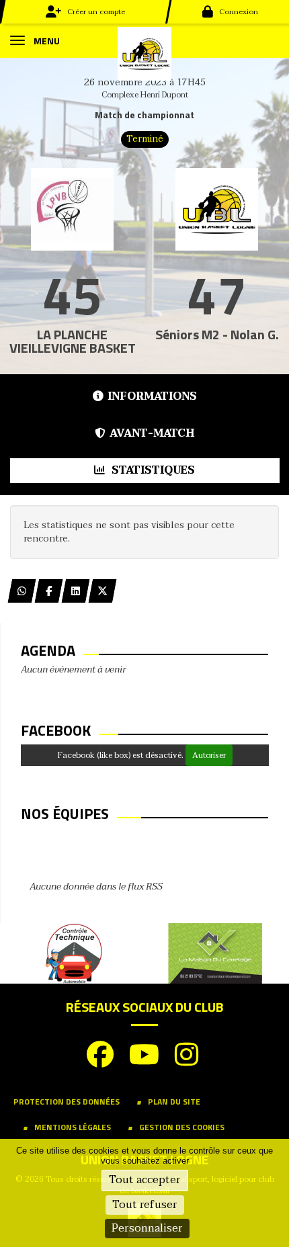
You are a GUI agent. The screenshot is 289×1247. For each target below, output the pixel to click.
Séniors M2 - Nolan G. (217, 334)
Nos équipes (65, 813)
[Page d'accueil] (144, 52)
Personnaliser (147, 1228)
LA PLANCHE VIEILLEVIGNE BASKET (72, 341)
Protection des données (66, 1101)
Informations (152, 396)
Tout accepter (145, 1179)
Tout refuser (144, 1204)
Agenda (48, 650)
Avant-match (152, 433)
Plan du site (174, 1101)
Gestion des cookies (181, 1127)
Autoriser (209, 755)
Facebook (56, 730)
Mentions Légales (72, 1127)
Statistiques (152, 470)
